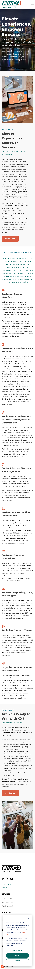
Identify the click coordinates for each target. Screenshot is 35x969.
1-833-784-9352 (7, 885)
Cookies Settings (17, 950)
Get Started (10, 793)
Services (6, 894)
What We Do (7, 898)
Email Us (5, 887)
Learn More (10, 239)
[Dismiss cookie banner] (28, 919)
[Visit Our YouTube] (12, 879)
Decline (17, 960)
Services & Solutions (9, 902)
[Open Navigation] (32, 4)
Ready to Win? (7, 906)
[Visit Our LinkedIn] (3, 879)
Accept (17, 955)
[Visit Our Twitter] (7, 879)
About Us (6, 913)
